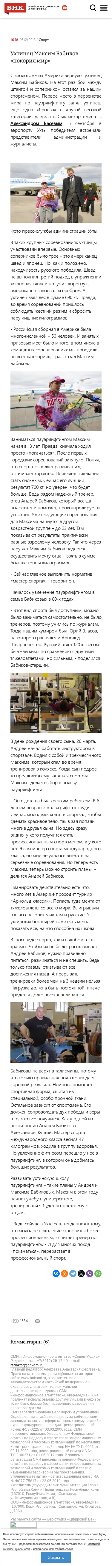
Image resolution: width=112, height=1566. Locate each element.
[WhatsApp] (98, 1273)
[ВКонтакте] (56, 1273)
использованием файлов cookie (53, 1549)
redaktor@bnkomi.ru (27, 1365)
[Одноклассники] (64, 1273)
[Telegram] (72, 1273)
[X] (81, 1273)
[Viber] (89, 1273)
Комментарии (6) (30, 1342)
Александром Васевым (36, 123)
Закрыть (56, 1557)
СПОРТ (44, 39)
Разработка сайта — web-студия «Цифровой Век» (53, 1519)
